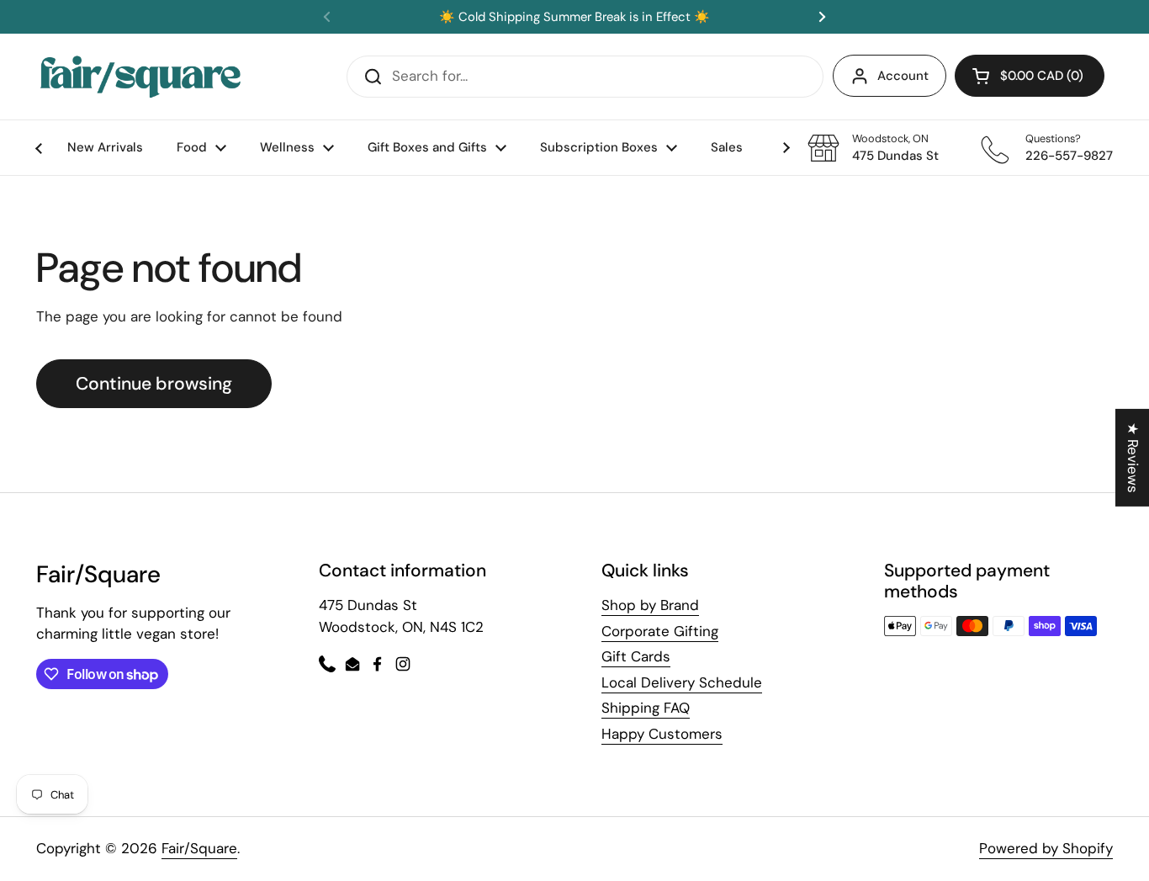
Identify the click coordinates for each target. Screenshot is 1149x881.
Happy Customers (662, 733)
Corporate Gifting (659, 631)
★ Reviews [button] (1133, 457)
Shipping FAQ (645, 707)
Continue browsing (154, 383)
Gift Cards (635, 656)
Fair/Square (199, 848)
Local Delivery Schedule (681, 682)
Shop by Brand (650, 605)
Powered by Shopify (1046, 848)
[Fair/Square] (140, 76)
